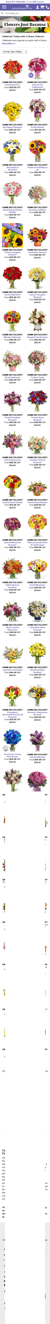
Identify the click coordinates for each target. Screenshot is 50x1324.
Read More (8, 43)
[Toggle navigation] (4, 7)
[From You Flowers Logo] (22, 7)
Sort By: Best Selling (12, 51)
